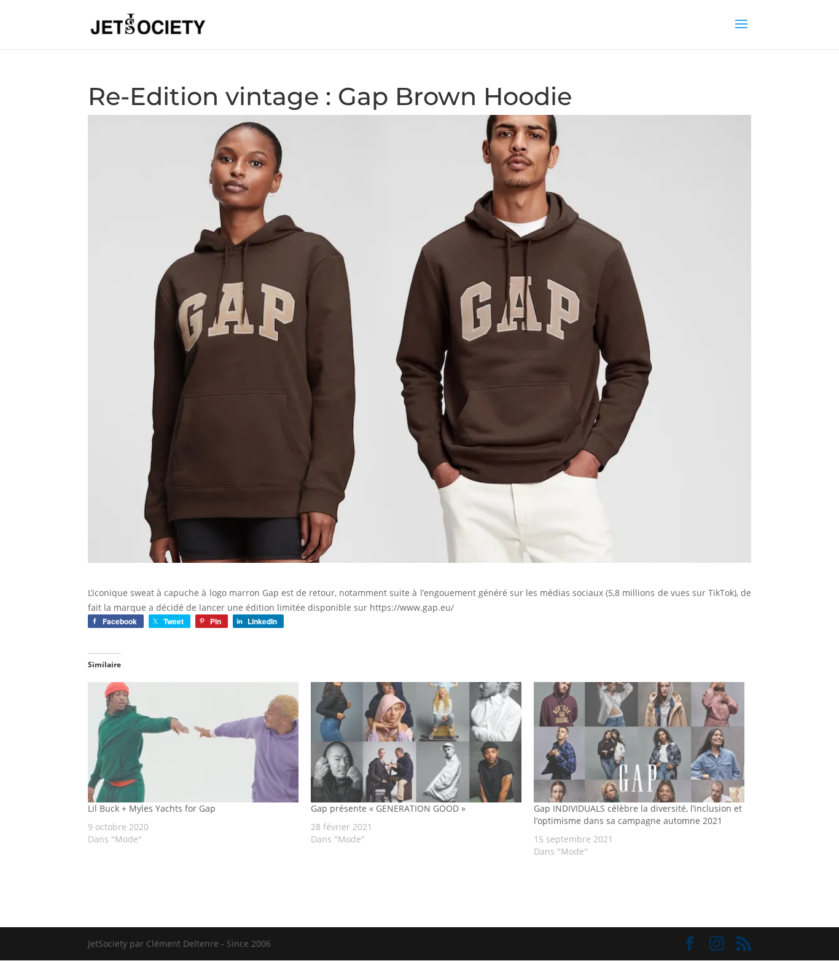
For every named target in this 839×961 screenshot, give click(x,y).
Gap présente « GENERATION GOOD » (388, 808)
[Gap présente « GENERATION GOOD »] (416, 742)
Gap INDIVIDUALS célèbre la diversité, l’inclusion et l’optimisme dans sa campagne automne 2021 (638, 814)
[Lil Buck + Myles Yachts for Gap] (193, 742)
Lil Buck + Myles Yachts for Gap (152, 808)
